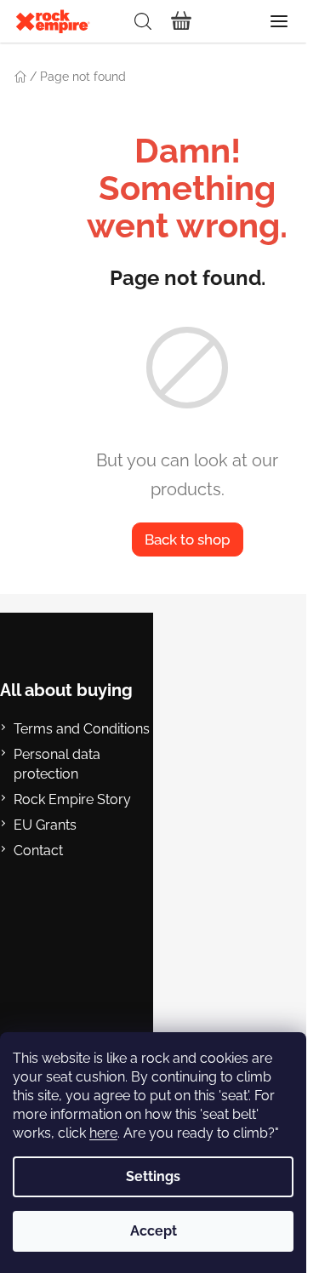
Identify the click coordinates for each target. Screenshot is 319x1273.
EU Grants (45, 825)
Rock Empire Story (72, 799)
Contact (38, 850)
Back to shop (188, 539)
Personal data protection (57, 763)
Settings (153, 1176)
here (103, 1133)
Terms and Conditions (82, 729)
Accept (153, 1231)
